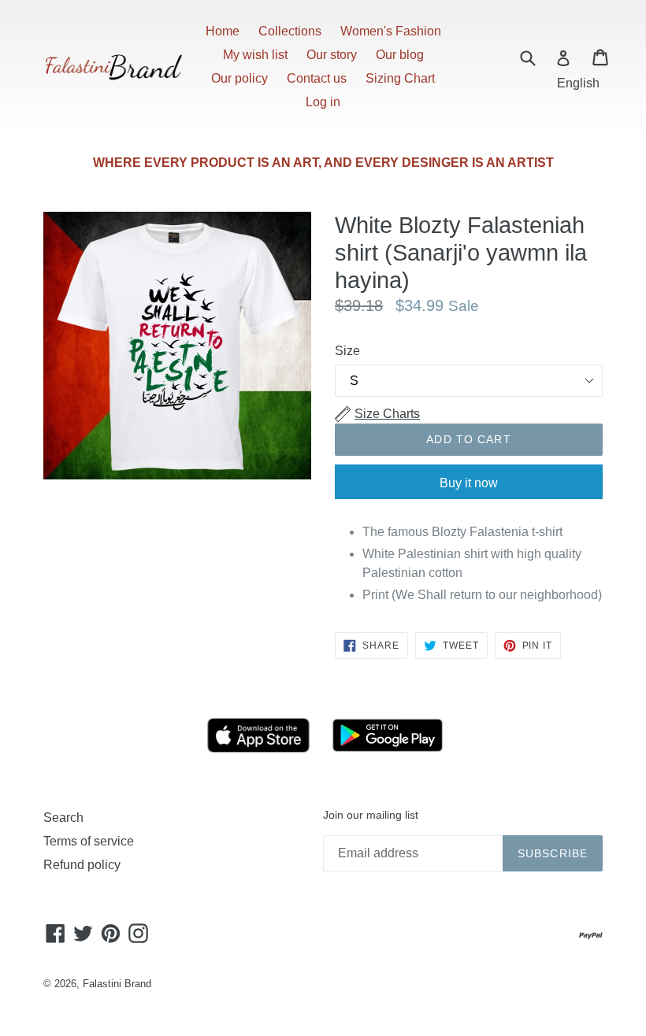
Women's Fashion (390, 31)
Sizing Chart (400, 78)
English (578, 83)
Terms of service (88, 841)
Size (347, 350)
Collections (289, 31)
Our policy (239, 78)
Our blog (400, 54)
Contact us (317, 78)
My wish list (255, 54)
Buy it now (469, 483)
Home (222, 31)
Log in (323, 102)
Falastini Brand (117, 984)
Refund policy (82, 864)
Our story (331, 54)
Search (63, 817)
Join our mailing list (370, 814)
